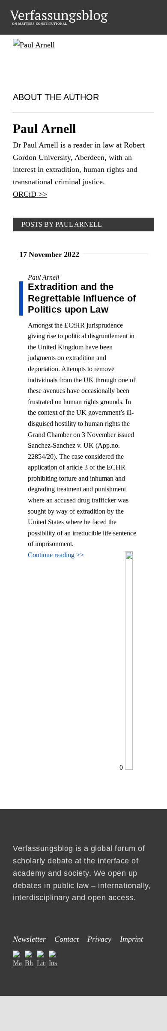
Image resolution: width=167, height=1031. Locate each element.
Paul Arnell (43, 277)
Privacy (99, 939)
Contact (66, 939)
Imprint (131, 939)
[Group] (59, 13)
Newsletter (29, 939)
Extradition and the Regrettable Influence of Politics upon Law (82, 298)
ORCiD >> (30, 194)
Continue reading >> (56, 554)
